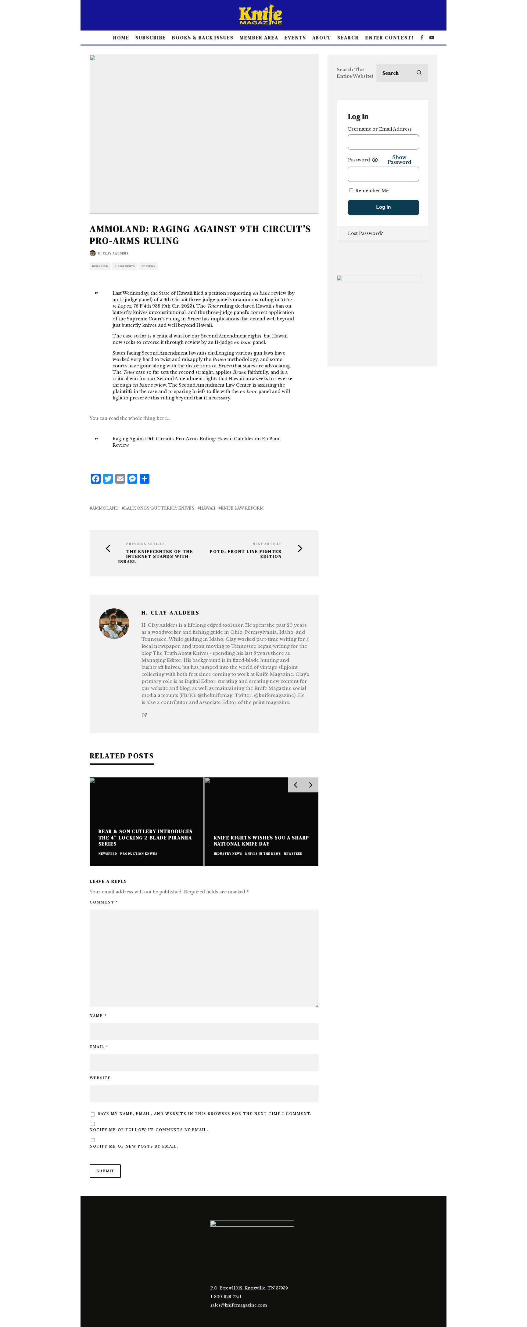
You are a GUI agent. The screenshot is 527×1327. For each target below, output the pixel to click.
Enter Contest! (389, 37)
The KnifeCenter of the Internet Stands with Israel (155, 556)
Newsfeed (100, 266)
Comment (104, 902)
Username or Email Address (380, 129)
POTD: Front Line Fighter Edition (246, 554)
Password (359, 160)
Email (99, 1047)
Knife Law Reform (242, 508)
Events (295, 37)
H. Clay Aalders (113, 253)
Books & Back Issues (202, 37)
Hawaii (207, 508)
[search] (419, 73)
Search (348, 37)
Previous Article (145, 544)
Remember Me (371, 190)
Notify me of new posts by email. (134, 1147)
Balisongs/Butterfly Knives (159, 508)
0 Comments (125, 266)
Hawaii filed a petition (202, 293)
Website (100, 1078)
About (322, 37)
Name (98, 1016)
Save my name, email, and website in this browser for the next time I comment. (205, 1114)
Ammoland (105, 508)
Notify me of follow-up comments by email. (149, 1130)
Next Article (267, 544)
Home (121, 37)
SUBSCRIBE (150, 37)
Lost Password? (365, 233)
